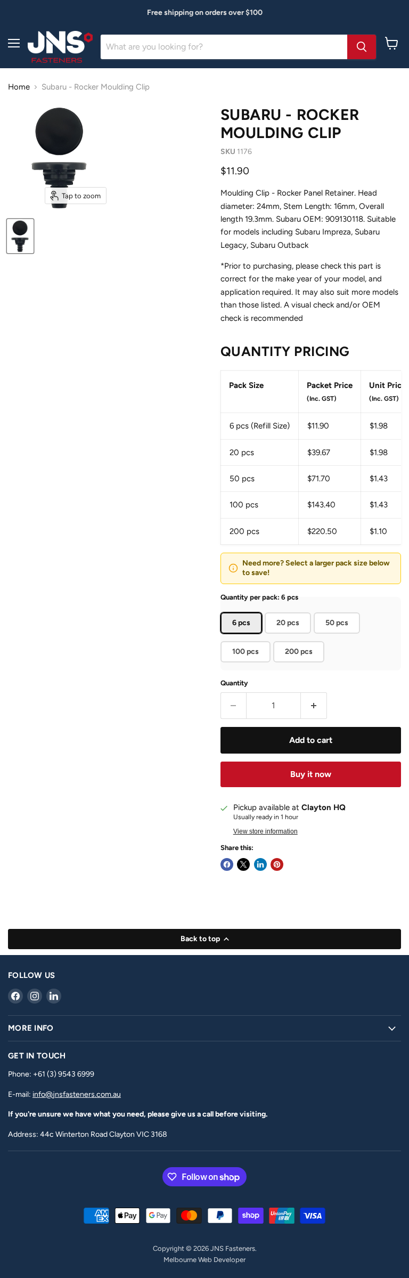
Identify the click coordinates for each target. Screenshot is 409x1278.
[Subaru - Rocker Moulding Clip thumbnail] (20, 236)
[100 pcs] (246, 665)
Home (19, 87)
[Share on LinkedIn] (260, 864)
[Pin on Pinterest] (277, 864)
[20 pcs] (289, 636)
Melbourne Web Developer (204, 1260)
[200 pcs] (300, 665)
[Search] (361, 47)
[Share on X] (243, 864)
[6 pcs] (242, 636)
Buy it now (310, 774)
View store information (265, 831)
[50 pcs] (338, 636)
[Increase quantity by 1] (314, 705)
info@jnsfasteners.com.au (76, 1094)
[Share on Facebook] (226, 864)
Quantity (234, 683)
